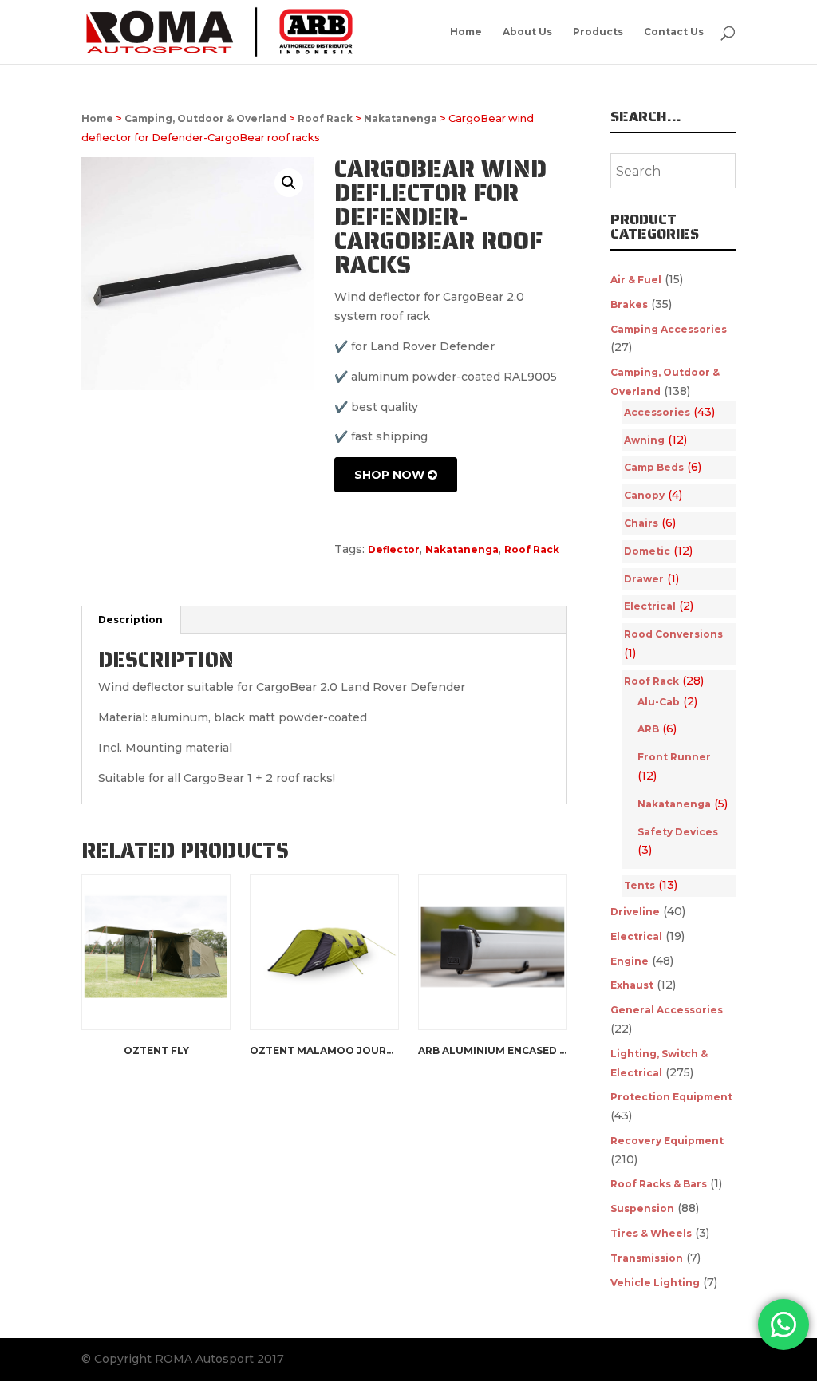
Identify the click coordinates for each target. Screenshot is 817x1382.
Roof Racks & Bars (658, 1184)
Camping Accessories (668, 329)
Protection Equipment (671, 1097)
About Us (527, 32)
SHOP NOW (391, 475)
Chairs (641, 523)
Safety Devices (677, 832)
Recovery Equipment (667, 1141)
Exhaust (631, 985)
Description (130, 620)
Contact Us (674, 32)
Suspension (642, 1208)
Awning (644, 440)
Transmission (646, 1258)
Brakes (629, 304)
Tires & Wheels (651, 1233)
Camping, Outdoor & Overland (205, 118)
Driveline (635, 912)
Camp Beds (654, 467)
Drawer (644, 579)
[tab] (131, 620)
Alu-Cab (658, 702)
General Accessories (666, 1010)
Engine (629, 961)
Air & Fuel (635, 280)
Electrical (650, 606)
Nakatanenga (400, 118)
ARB (648, 729)
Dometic (647, 551)
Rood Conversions (673, 634)
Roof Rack (325, 118)
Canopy (644, 495)
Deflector (394, 549)
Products (598, 32)
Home (466, 32)
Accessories (657, 412)
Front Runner (674, 757)
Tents (639, 885)
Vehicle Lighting (655, 1283)
